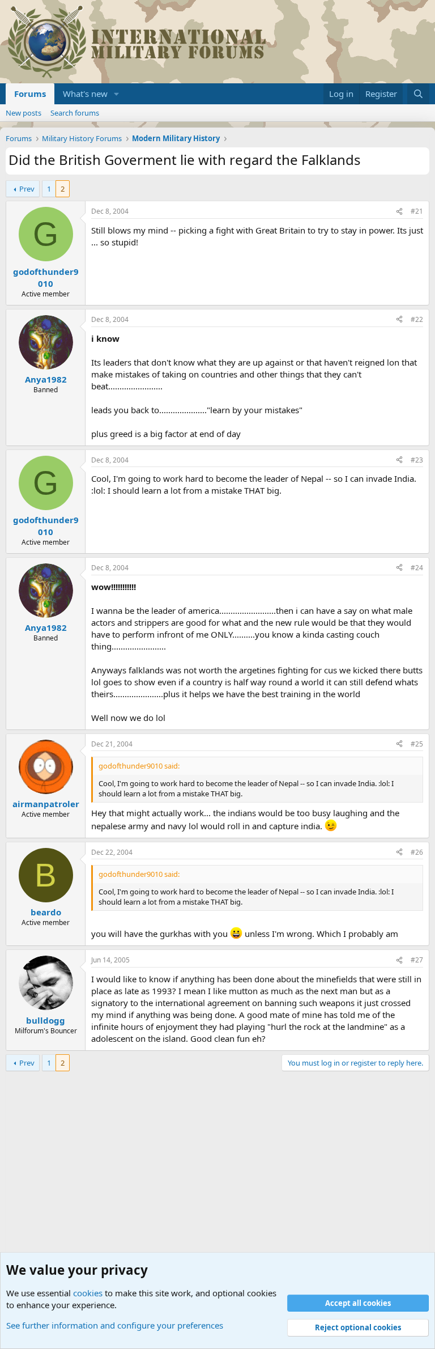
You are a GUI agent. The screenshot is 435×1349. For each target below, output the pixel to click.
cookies (88, 1293)
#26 (417, 852)
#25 (417, 744)
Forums (30, 93)
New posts (23, 113)
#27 (417, 960)
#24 (417, 567)
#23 (417, 460)
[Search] (418, 93)
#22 (417, 319)
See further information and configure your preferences (114, 1325)
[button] (117, 93)
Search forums (74, 113)
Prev (27, 189)
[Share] (399, 211)
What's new (85, 93)
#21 (417, 211)
